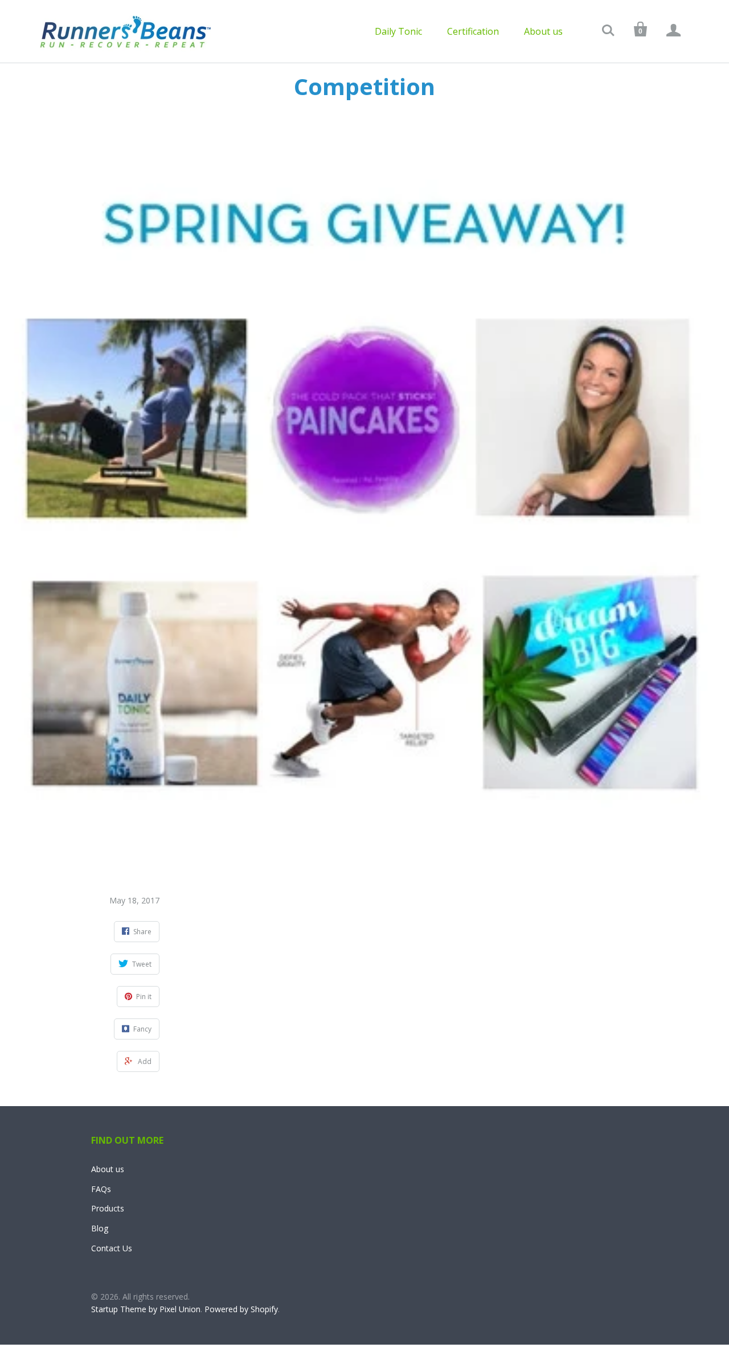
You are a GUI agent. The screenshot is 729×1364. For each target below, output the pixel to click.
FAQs (101, 1189)
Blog (99, 1228)
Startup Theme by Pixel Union (145, 1309)
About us (543, 31)
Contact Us (111, 1248)
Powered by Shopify (241, 1309)
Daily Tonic (398, 31)
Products (107, 1208)
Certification (473, 31)
